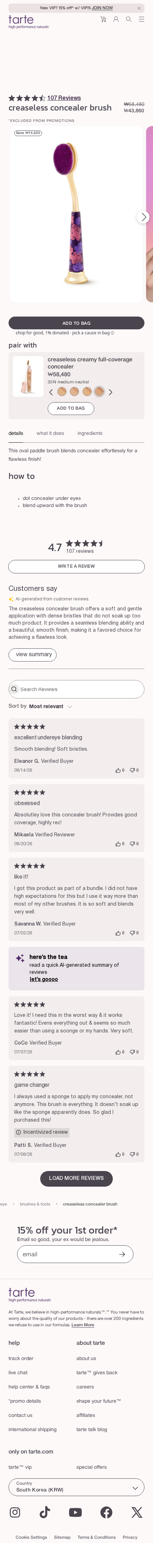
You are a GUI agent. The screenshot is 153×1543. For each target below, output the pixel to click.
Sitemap (62, 1537)
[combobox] (76, 707)
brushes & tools (35, 1204)
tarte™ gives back (96, 1373)
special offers (91, 1467)
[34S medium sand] (87, 391)
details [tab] (16, 433)
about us (86, 1358)
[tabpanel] (76, 453)
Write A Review (76, 566)
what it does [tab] (50, 433)
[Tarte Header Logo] (29, 23)
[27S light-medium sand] (62, 391)
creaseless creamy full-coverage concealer (90, 363)
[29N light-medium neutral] (74, 391)
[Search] (129, 21)
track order (21, 1358)
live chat (18, 1373)
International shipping (33, 1430)
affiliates (85, 1415)
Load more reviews (76, 1178)
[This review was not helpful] (132, 770)
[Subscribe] (122, 1255)
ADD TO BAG (71, 408)
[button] (103, 21)
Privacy (130, 1537)
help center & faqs (29, 1387)
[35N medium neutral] (99, 391)
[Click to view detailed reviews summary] (33, 655)
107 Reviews (64, 98)
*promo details (25, 1401)
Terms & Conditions (97, 1537)
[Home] (30, 1295)
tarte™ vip (20, 1467)
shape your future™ (98, 1401)
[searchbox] (81, 689)
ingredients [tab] (90, 433)
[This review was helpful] (118, 770)
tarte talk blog (91, 1430)
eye (3, 1204)
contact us (20, 1415)
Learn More (83, 1325)
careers (85, 1387)
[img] (12, 98)
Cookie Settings (31, 1537)
